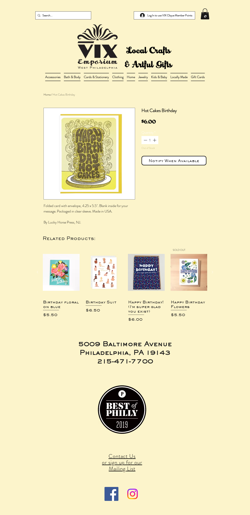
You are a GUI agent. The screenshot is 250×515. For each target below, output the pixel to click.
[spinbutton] (150, 140)
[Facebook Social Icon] (111, 494)
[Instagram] (132, 494)
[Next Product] (212, 272)
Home (47, 94)
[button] (72, 77)
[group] (125, 285)
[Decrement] (145, 140)
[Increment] (155, 140)
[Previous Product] (37, 272)
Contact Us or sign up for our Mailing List (122, 462)
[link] (205, 13)
